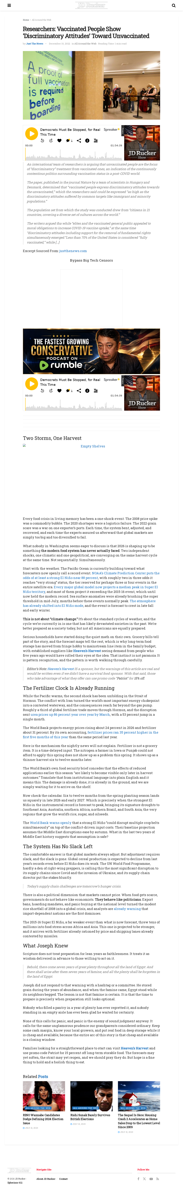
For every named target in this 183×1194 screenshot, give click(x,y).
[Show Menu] (9, 5)
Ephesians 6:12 (15, 1182)
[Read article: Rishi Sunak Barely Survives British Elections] (91, 1096)
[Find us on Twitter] (144, 1179)
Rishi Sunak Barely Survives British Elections (90, 1117)
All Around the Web (41, 19)
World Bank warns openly (50, 823)
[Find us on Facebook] (138, 1179)
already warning (127, 909)
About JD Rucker (45, 1178)
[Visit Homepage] (91, 5)
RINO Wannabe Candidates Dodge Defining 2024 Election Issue (43, 1119)
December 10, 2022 (59, 43)
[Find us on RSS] (157, 1179)
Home (26, 19)
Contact (63, 1178)
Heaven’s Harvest (87, 651)
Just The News (34, 43)
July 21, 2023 (31, 1128)
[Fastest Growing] (91, 351)
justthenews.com (73, 251)
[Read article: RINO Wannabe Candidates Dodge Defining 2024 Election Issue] (44, 1096)
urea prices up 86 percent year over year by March (70, 714)
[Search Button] (173, 5)
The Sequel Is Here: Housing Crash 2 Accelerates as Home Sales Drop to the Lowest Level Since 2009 (139, 1121)
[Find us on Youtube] (151, 1179)
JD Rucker (20, 1178)
